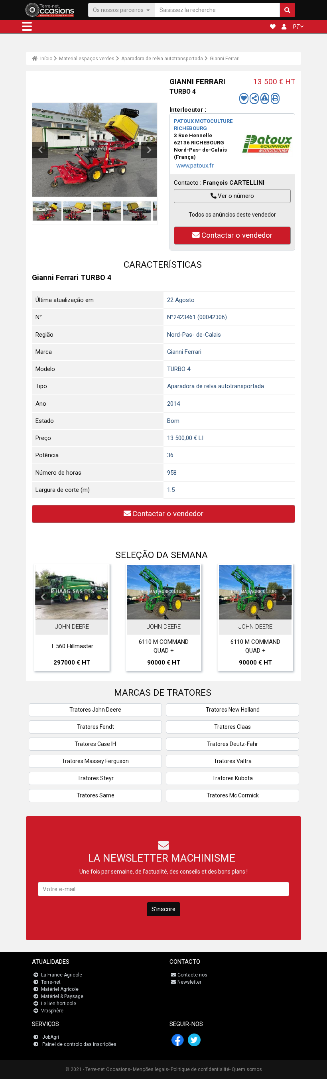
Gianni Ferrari (225, 58)
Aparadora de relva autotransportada (162, 58)
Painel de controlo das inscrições (79, 1044)
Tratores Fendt (95, 727)
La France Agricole (61, 975)
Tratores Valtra (233, 761)
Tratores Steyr (95, 778)
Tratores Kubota (232, 778)
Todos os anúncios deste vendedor (232, 214)
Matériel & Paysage (62, 996)
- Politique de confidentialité (198, 1069)
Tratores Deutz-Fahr (232, 744)
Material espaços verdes (86, 58)
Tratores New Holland (233, 709)
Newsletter (189, 982)
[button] (27, 26)
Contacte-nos (192, 975)
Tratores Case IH (95, 744)
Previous (40, 150)
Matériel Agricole (60, 989)
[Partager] (254, 98)
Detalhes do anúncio (75, 611)
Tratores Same (95, 795)
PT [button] (296, 27)
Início (45, 58)
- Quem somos (245, 1069)
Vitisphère (52, 1011)
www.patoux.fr (195, 165)
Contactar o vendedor (236, 235)
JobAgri (50, 1037)
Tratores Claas (232, 727)
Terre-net (51, 982)
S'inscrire (163, 909)
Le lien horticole (58, 1003)
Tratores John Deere (95, 709)
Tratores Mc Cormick (233, 795)
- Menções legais (149, 1069)
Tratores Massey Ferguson (95, 761)
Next (149, 150)
